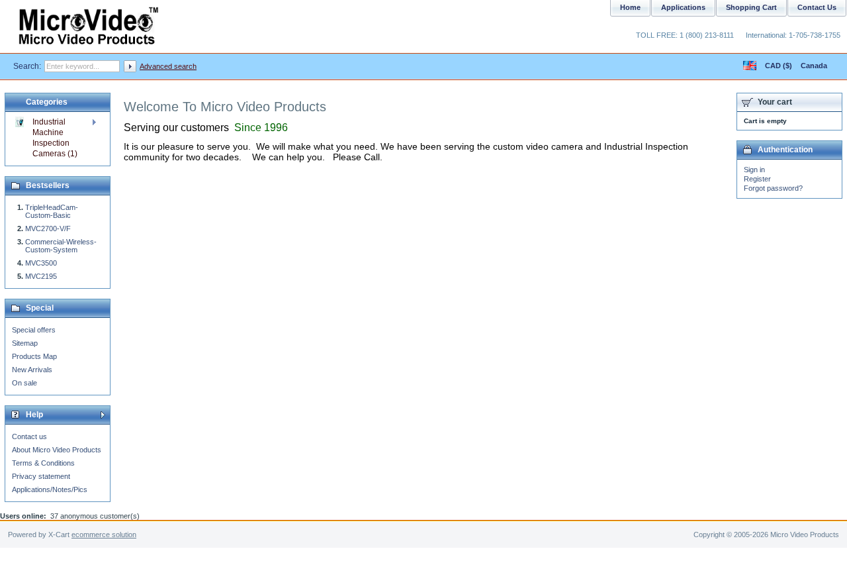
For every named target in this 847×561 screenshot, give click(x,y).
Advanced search (168, 66)
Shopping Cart (751, 7)
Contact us (29, 436)
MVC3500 (41, 263)
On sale (24, 383)
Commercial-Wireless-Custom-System (61, 246)
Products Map (34, 356)
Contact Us (816, 7)
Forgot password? (773, 188)
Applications (683, 7)
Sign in (754, 170)
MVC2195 (41, 276)
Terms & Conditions (43, 463)
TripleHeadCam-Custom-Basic (51, 211)
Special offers (34, 330)
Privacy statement (41, 476)
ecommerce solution (103, 534)
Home (630, 7)
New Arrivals (32, 370)
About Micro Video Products (56, 450)
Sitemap (25, 343)
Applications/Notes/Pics (49, 489)
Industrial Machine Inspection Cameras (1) (54, 137)
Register (757, 179)
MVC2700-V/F (48, 228)
